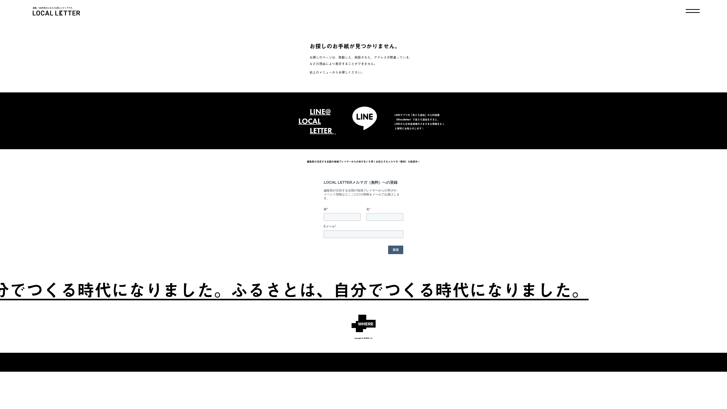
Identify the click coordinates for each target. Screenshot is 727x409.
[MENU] (693, 11)
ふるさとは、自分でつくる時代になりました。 (368, 289)
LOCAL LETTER (56, 13)
